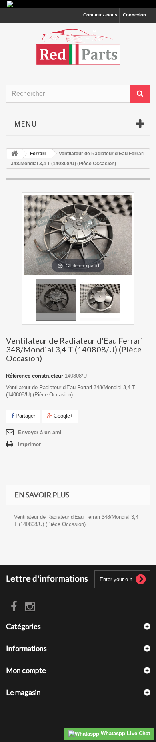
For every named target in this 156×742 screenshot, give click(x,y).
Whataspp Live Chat (124, 733)
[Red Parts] (78, 47)
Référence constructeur (34, 376)
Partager (24, 416)
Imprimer (29, 444)
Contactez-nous (100, 14)
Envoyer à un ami (40, 432)
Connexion (134, 14)
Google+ (62, 416)
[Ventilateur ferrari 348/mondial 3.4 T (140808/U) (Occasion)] (56, 300)
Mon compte (26, 670)
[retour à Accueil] (14, 154)
